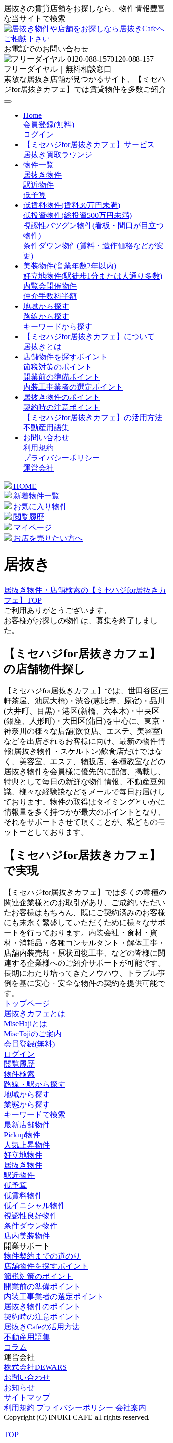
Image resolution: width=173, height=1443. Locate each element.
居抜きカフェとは (34, 1013)
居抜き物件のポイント (61, 397)
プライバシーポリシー (61, 458)
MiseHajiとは (25, 1024)
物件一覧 (38, 165)
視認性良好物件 (31, 1216)
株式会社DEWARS (35, 1367)
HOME (24, 486)
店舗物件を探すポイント (65, 357)
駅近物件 (38, 185)
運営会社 (38, 468)
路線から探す (46, 316)
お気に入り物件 (39, 506)
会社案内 (130, 1408)
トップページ (27, 1003)
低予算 (34, 195)
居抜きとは (42, 347)
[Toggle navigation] (8, 101)
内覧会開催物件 (50, 286)
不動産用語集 (46, 427)
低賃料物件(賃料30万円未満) (71, 205)
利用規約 (38, 448)
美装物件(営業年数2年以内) (69, 266)
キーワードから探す (57, 326)
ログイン (38, 134)
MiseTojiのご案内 (33, 1034)
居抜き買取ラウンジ (57, 155)
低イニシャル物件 (34, 1205)
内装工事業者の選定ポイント (73, 387)
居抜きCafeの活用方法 (42, 1327)
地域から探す (46, 306)
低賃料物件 (23, 1195)
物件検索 (19, 1074)
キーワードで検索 (34, 1115)
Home (32, 115)
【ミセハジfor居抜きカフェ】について (89, 336)
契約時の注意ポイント (61, 407)
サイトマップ (27, 1397)
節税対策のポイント (57, 367)
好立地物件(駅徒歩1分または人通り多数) (92, 276)
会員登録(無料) (48, 124)
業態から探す (27, 1104)
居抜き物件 (42, 175)
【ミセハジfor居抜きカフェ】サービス (89, 144)
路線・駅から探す (34, 1084)
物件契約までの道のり (42, 1256)
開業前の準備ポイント (61, 377)
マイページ (32, 528)
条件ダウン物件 (31, 1226)
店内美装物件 (27, 1236)
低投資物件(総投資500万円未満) (77, 215)
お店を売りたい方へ (47, 538)
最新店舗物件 (27, 1125)
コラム (15, 1347)
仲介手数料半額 (50, 296)
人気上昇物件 (27, 1145)
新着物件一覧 (36, 496)
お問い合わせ (46, 438)
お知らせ (19, 1387)
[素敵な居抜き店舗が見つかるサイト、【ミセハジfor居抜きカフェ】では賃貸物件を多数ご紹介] (86, 39)
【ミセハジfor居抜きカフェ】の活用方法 (92, 417)
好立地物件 (23, 1155)
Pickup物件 (22, 1135)
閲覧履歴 (28, 517)
